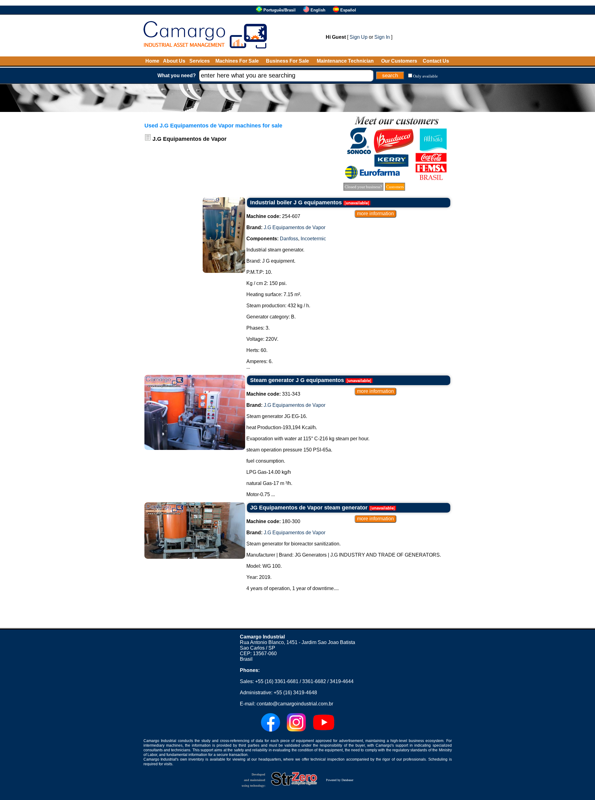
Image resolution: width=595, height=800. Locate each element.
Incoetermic (313, 238)
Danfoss (289, 238)
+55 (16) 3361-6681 (276, 681)
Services (199, 61)
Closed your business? (363, 186)
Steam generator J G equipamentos (297, 380)
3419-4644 (342, 681)
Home (152, 61)
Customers (395, 186)
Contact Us (436, 61)
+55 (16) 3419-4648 (295, 692)
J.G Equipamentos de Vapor (294, 227)
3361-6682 (314, 681)
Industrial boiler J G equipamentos (296, 202)
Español (348, 10)
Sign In (382, 37)
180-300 (273, 521)
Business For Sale (287, 61)
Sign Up (359, 37)
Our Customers (399, 61)
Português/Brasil (279, 10)
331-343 (273, 394)
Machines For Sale (237, 61)
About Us (174, 61)
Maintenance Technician (345, 61)
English (318, 10)
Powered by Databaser (339, 780)
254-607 (273, 216)
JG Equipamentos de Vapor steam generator (309, 507)
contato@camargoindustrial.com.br (295, 703)
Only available (425, 76)
